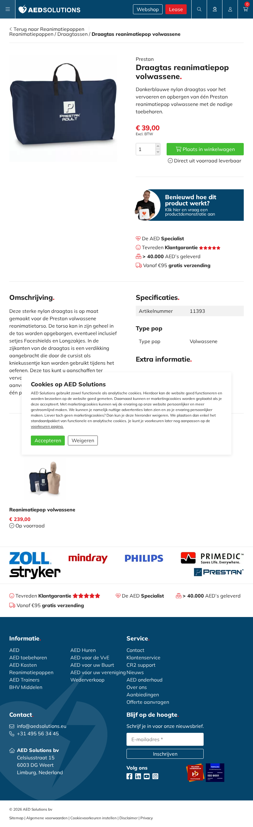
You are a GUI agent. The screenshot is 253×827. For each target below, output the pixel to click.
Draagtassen (72, 34)
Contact (135, 650)
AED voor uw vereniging (98, 672)
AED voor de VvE (89, 657)
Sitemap (16, 818)
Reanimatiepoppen (31, 34)
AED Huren (83, 650)
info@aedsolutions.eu (41, 726)
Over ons (136, 687)
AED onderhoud (144, 680)
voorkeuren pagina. (47, 426)
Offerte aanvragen (147, 702)
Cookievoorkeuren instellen (93, 818)
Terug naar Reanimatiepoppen (48, 29)
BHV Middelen (25, 687)
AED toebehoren (28, 657)
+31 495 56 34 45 (38, 733)
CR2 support (141, 665)
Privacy (146, 818)
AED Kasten (23, 665)
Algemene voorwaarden (47, 818)
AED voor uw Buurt (92, 665)
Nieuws (135, 672)
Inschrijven (165, 754)
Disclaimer (128, 818)
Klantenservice (143, 657)
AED (14, 650)
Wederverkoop (87, 680)
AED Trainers (24, 680)
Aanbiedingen (142, 694)
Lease (176, 9)
